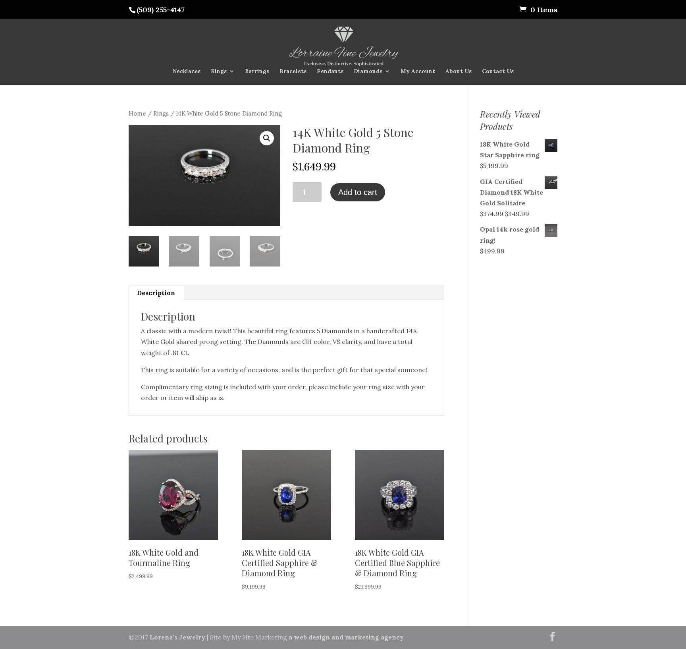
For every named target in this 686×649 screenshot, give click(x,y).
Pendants (330, 71)
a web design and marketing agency (345, 637)
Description (156, 293)
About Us (458, 71)
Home (137, 113)
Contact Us (498, 71)
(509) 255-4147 (161, 9)
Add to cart (357, 192)
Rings (219, 71)
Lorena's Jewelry (178, 637)
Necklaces (186, 71)
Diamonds (368, 71)
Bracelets (292, 71)
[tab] (156, 292)
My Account (418, 71)
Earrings (257, 71)
